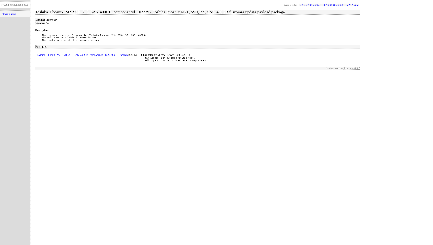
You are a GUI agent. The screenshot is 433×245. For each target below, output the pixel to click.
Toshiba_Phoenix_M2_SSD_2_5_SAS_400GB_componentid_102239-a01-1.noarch (82, 54)
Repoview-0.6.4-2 (352, 68)
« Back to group (9, 14)
